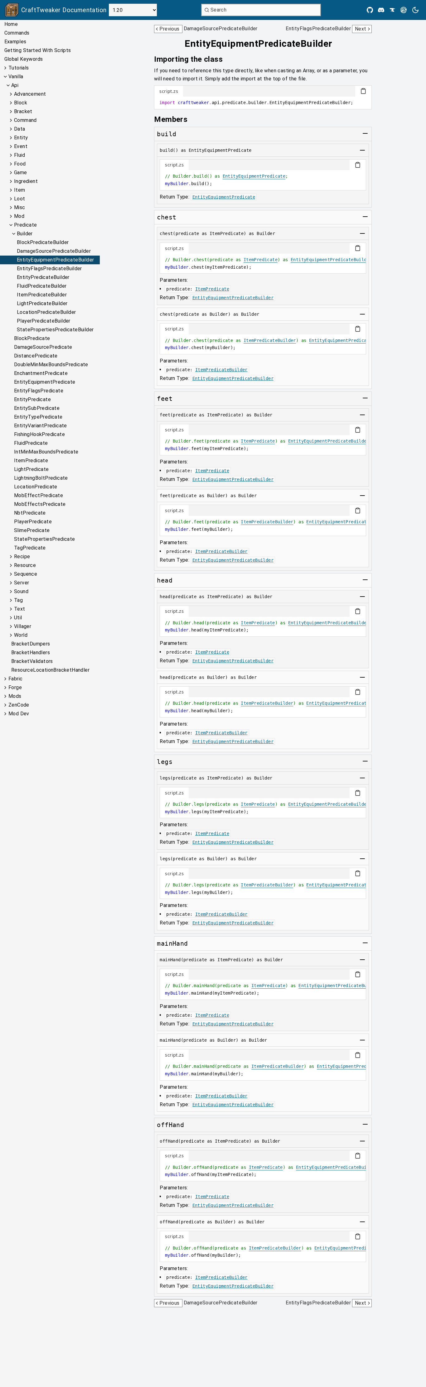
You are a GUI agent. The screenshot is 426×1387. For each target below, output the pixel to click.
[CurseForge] (392, 10)
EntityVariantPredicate (40, 426)
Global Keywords (23, 59)
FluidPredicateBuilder (41, 286)
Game (20, 172)
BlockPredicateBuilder (43, 242)
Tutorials (18, 68)
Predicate (25, 225)
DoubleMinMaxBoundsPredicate (51, 364)
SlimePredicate (32, 530)
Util (18, 618)
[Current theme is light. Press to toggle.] (415, 10)
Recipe (22, 556)
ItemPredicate (31, 460)
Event (20, 146)
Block (20, 103)
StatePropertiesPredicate (44, 539)
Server (21, 583)
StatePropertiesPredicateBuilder (55, 330)
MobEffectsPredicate (40, 504)
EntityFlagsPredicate (38, 391)
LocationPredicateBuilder (46, 312)
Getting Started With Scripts (37, 50)
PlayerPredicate (33, 522)
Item (19, 190)
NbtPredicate (30, 513)
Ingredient (26, 181)
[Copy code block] (363, 91)
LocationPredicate (35, 487)
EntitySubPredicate (37, 408)
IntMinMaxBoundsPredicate (46, 452)
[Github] (370, 10)
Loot (19, 199)
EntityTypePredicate (38, 417)
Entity (21, 138)
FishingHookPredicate (39, 434)
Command (25, 120)
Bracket (23, 111)
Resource (25, 565)
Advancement (30, 94)
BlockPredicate (32, 338)
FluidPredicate (31, 443)
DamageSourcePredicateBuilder (54, 251)
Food (20, 164)
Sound (21, 591)
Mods (15, 696)
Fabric (15, 679)
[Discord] (381, 10)
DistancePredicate (36, 356)
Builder (25, 234)
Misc (19, 207)
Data (19, 129)
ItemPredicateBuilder (42, 295)
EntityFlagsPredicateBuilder (49, 268)
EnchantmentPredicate (41, 373)
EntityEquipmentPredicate (44, 382)
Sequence (25, 574)
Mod (19, 216)
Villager (22, 626)
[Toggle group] (365, 133)
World (20, 635)
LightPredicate (31, 469)
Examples (15, 42)
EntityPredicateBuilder (43, 277)
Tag (18, 600)
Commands (17, 33)
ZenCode (18, 705)
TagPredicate (30, 548)
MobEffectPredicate (38, 495)
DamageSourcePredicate (43, 347)
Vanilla (15, 76)
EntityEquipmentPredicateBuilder (55, 260)
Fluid (19, 155)
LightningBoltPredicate (41, 478)
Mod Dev (18, 714)
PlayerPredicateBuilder (43, 321)
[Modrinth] (404, 10)
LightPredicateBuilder (42, 303)
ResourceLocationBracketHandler (50, 670)
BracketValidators (32, 661)
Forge (15, 687)
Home (11, 24)
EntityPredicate (32, 399)
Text (19, 609)
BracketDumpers (30, 644)
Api (14, 85)
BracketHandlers (30, 652)
